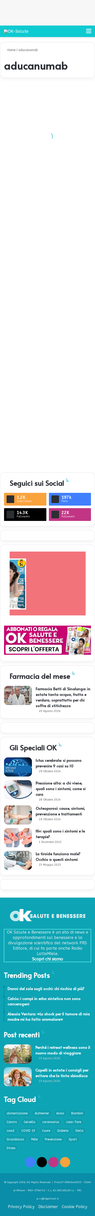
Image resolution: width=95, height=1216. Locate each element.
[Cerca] (79, 33)
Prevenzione (53, 1139)
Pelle (34, 1139)
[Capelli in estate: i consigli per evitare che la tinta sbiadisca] (18, 1076)
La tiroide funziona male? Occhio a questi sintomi (58, 856)
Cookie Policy (74, 1206)
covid (10, 1130)
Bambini (77, 1113)
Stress (11, 1148)
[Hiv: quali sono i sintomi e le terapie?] (18, 837)
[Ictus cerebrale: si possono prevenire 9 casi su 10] (18, 767)
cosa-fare (73, 1122)
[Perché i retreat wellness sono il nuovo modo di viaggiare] (18, 1054)
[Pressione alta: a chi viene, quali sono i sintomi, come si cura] (18, 789)
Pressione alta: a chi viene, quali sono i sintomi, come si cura (61, 788)
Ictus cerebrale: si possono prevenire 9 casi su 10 (59, 762)
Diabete (62, 1130)
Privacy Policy (21, 1206)
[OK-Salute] (16, 31)
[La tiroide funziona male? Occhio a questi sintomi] (18, 860)
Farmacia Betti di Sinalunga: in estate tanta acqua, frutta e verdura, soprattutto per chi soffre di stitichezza (63, 697)
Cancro (12, 1122)
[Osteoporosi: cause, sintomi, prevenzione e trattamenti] (18, 815)
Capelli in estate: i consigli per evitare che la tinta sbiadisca (61, 1072)
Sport (73, 1139)
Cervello (29, 1122)
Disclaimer (48, 1206)
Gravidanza (15, 1139)
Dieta (79, 1130)
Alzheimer (42, 1113)
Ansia (60, 1113)
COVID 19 (28, 1130)
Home (10, 50)
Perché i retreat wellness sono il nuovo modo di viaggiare (62, 1049)
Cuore (46, 1130)
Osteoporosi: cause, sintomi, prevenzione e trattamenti (60, 810)
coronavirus (50, 1122)
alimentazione (17, 1113)
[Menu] (88, 33)
